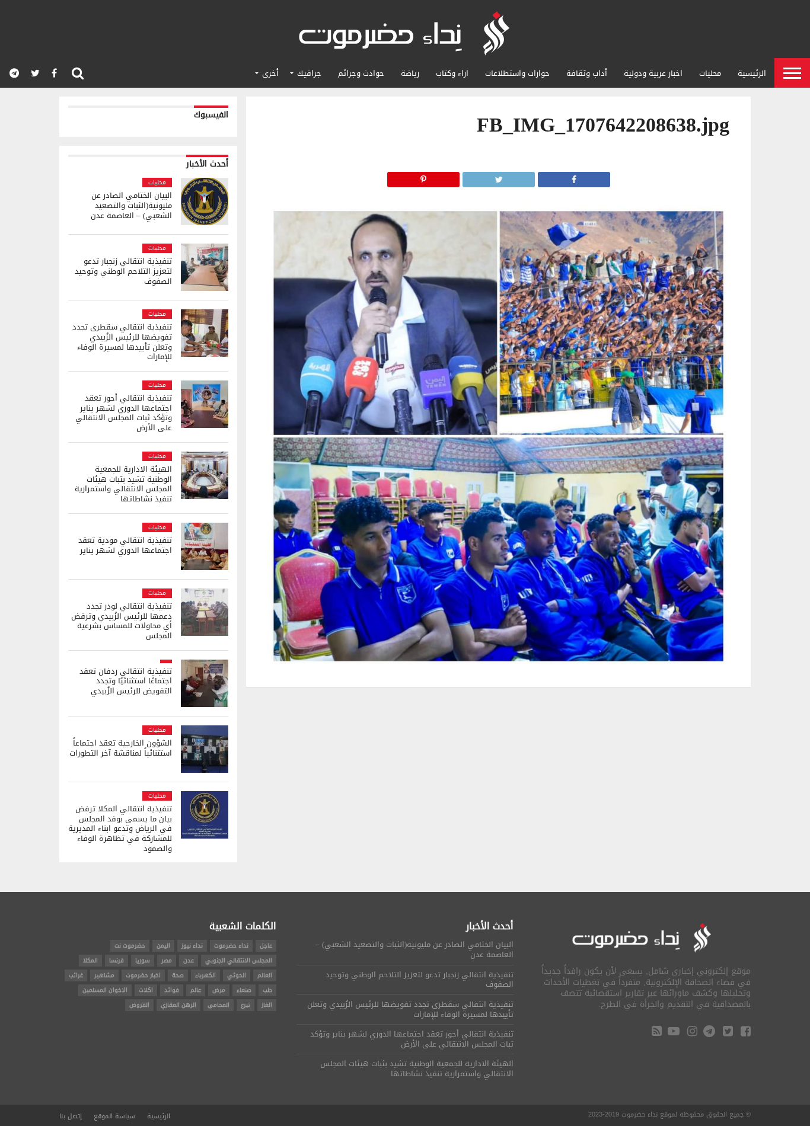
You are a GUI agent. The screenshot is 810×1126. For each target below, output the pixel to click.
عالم (195, 990)
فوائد (171, 990)
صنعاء (244, 990)
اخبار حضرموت (143, 975)
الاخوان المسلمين (104, 990)
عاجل (266, 945)
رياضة (410, 73)
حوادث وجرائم (361, 73)
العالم (264, 975)
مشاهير (104, 975)
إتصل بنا (70, 1116)
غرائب (76, 975)
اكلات (146, 990)
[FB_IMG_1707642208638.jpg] (498, 664)
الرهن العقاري (178, 1004)
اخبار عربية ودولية (653, 73)
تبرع (245, 1004)
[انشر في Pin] (423, 176)
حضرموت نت (129, 945)
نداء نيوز (192, 945)
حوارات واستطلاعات (517, 73)
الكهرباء (205, 975)
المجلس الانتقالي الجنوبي (238, 960)
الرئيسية (752, 73)
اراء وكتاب (452, 73)
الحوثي (236, 975)
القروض (139, 1004)
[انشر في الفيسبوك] (574, 176)
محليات (710, 73)
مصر (166, 960)
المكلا (90, 960)
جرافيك (309, 73)
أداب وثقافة (586, 73)
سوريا (142, 960)
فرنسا (116, 960)
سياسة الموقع (114, 1116)
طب (267, 990)
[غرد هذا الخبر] (499, 176)
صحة (178, 975)
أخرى (270, 73)
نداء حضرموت (231, 945)
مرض (218, 990)
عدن (188, 960)
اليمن (163, 945)
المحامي (218, 1004)
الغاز (267, 1004)
